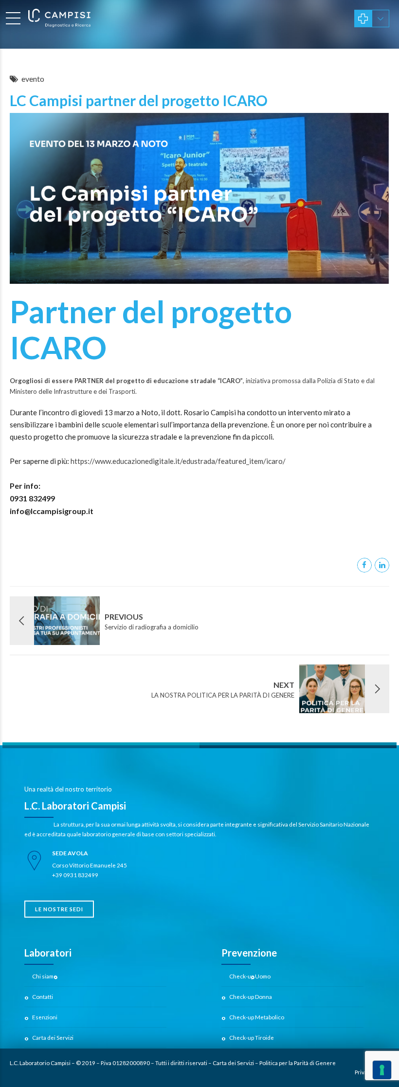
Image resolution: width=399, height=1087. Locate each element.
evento (32, 78)
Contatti (42, 996)
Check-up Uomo (250, 976)
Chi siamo (44, 976)
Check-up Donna (250, 996)
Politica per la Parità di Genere (297, 1062)
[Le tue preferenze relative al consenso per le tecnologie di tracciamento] (382, 1070)
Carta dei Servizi (52, 1037)
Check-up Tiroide (251, 1037)
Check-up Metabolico (256, 1016)
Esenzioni (44, 1016)
